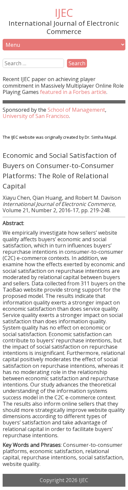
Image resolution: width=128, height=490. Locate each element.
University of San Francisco (36, 116)
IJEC (64, 13)
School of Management (76, 109)
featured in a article (73, 92)
